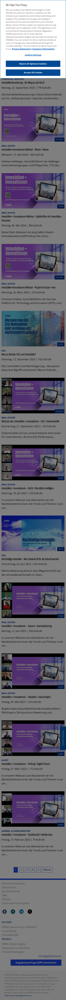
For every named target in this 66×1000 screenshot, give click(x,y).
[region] (33, 39)
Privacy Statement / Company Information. (33, 49)
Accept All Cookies (33, 72)
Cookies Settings (33, 55)
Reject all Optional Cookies (33, 63)
